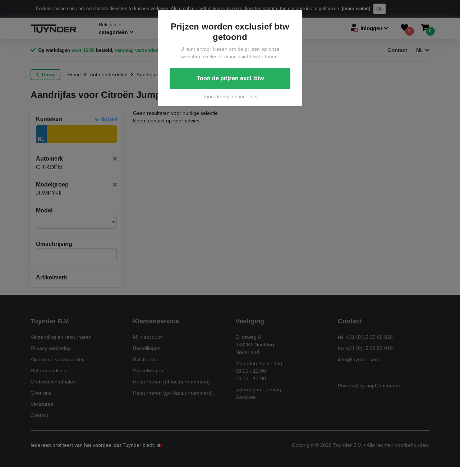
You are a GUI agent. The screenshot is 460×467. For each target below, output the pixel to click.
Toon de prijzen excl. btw (230, 78)
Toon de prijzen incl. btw (230, 96)
